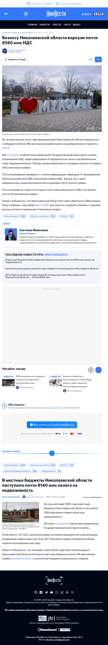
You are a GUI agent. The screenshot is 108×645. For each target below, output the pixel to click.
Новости (15, 32)
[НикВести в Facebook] (41, 593)
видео (76, 24)
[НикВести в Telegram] (46, 593)
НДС (5, 147)
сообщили (13, 154)
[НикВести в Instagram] (56, 593)
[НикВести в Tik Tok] (62, 593)
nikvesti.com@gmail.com (58, 639)
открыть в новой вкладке (92, 497)
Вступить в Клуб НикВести (54, 425)
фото (67, 24)
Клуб (99, 14)
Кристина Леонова (35, 497)
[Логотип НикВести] (56, 14)
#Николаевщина (11, 216)
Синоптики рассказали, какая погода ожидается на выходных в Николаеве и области (51, 268)
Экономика (27, 32)
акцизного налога (22, 558)
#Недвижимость (48, 471)
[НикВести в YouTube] (51, 593)
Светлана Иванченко (17, 50)
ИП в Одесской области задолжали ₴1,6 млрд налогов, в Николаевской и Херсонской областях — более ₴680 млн (45, 276)
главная (32, 24)
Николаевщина (56, 254)
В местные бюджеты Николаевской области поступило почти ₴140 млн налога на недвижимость (49, 260)
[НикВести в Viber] (35, 593)
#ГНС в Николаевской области (17, 471)
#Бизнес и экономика (39, 216)
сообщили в (62, 523)
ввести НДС (42, 205)
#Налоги (63, 216)
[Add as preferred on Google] (25, 13)
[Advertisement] (52, 328)
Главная (6, 32)
